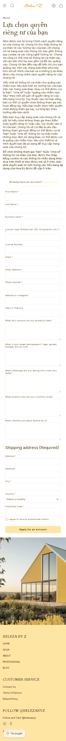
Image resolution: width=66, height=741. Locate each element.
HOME (6, 643)
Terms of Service (12, 692)
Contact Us (9, 686)
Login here (50, 181)
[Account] (54, 5)
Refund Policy (10, 698)
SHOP (6, 649)
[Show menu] (4, 5)
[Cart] (61, 5)
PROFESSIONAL (11, 661)
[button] (12, 5)
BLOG (6, 667)
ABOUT (7, 655)
